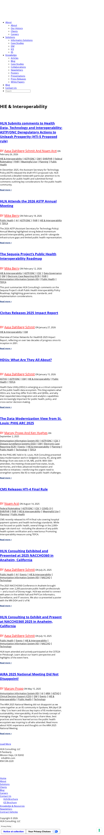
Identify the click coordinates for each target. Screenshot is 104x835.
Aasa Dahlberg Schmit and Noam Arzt (30, 151)
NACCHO (45, 577)
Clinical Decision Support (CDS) (16, 696)
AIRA (48, 693)
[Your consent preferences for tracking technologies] (99, 830)
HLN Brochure (10, 799)
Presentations (18, 75)
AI (17, 220)
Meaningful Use (29, 161)
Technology (21, 449)
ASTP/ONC (29, 158)
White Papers (18, 81)
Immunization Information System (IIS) (19, 279)
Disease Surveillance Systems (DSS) (18, 443)
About (8, 22)
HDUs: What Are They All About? (26, 359)
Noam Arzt (11, 503)
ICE (12, 49)
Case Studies (17, 43)
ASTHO (3, 378)
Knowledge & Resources (12, 806)
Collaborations (18, 67)
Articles (14, 58)
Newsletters (17, 70)
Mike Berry (11, 215)
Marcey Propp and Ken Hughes (26, 433)
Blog (13, 61)
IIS (12, 52)
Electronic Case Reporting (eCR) (24, 276)
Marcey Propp (13, 688)
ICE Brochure (10, 802)
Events (21, 446)
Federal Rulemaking (10, 508)
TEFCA (5, 223)
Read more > (6, 190)
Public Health (7, 220)
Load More (5, 744)
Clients (14, 31)
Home (3, 778)
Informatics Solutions (22, 40)
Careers (15, 34)
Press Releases (18, 78)
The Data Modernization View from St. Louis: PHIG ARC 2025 (31, 420)
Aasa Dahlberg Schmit (19, 327)
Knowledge (11, 55)
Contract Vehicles (9, 811)
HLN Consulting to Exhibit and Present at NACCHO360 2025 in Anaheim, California (31, 621)
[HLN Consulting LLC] (27, 17)
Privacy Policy (6, 826)
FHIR (16, 161)
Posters (15, 72)
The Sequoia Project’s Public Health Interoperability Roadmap (28, 256)
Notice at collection (13, 831)
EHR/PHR (47, 158)
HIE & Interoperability (11, 158)
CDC (39, 273)
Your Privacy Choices (39, 831)
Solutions (10, 37)
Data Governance (53, 273)
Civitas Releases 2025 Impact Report (29, 312)
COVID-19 (46, 508)
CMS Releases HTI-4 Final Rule (24, 489)
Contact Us (11, 87)
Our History (17, 28)
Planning (43, 161)
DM (12, 46)
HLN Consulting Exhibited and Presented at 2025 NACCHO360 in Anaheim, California (26, 555)
